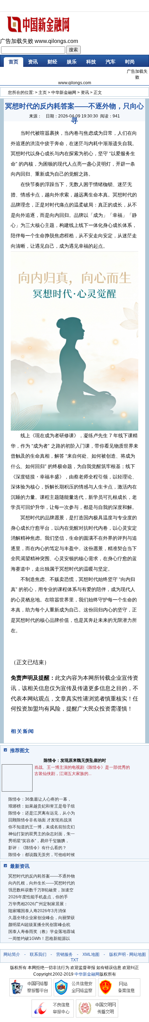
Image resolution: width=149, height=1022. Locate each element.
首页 (13, 61)
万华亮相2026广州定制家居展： (38, 903)
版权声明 (117, 954)
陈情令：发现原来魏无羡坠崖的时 (75, 760)
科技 (91, 61)
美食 (52, 74)
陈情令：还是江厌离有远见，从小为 (41, 813)
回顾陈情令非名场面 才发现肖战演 (40, 820)
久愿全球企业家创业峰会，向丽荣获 (41, 917)
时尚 (130, 61)
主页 (42, 92)
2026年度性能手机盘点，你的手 (38, 897)
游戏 (33, 74)
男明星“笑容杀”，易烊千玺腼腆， (38, 840)
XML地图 (90, 954)
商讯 (72, 74)
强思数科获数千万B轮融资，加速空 (40, 890)
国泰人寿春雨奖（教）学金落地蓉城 (41, 931)
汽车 (110, 61)
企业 (13, 74)
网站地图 (137, 954)
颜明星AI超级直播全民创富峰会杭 (39, 924)
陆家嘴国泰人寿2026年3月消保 (37, 910)
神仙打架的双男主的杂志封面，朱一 (41, 833)
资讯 (33, 61)
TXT (74, 960)
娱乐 (72, 61)
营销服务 (64, 954)
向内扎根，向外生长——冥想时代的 (41, 883)
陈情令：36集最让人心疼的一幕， (39, 799)
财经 (52, 61)
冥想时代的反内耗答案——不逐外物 (41, 876)
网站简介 (11, 954)
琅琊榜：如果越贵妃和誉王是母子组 (41, 806)
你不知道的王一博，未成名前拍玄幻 (41, 827)
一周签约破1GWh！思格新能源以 (39, 938)
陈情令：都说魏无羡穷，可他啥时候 (41, 854)
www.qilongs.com (56, 41)
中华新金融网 (63, 92)
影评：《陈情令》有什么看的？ (37, 847)
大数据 (113, 74)
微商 (91, 74)
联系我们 (38, 954)
